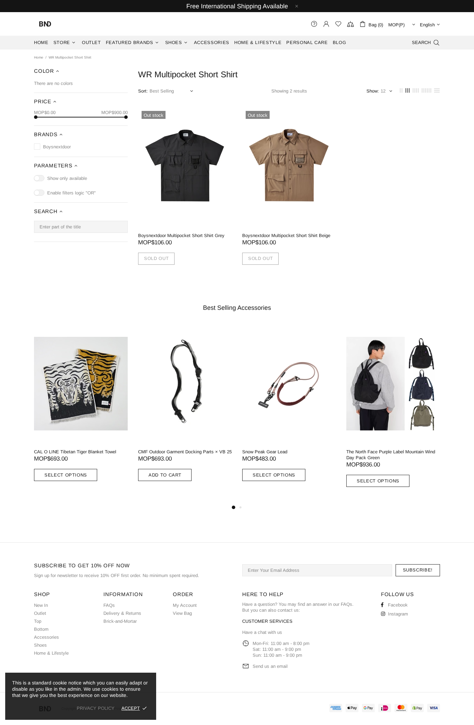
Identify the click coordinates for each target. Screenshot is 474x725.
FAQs (109, 605)
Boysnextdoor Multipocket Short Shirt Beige (286, 235)
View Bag (182, 613)
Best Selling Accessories (237, 307)
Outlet (40, 613)
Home (38, 57)
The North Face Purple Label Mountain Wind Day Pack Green (248, 454)
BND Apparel (45, 24)
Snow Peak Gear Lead (122, 451)
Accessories (46, 637)
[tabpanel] (147, 411)
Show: (372, 91)
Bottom (41, 629)
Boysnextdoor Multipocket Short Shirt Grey (181, 235)
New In (41, 605)
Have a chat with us (262, 632)
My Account (185, 605)
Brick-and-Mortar (120, 621)
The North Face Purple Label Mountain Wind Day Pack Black (352, 454)
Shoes (40, 645)
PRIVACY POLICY (96, 708)
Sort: (143, 91)
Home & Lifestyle (51, 653)
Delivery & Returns (122, 613)
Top (37, 621)
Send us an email (270, 666)
